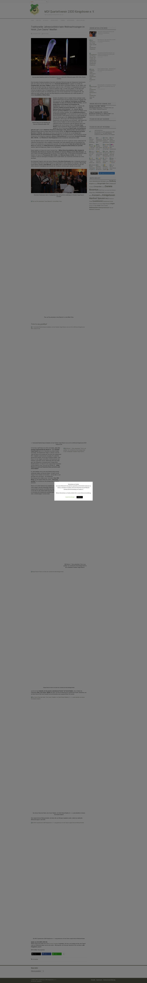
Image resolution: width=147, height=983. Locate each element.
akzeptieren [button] (79, 497)
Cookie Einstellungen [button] (70, 497)
